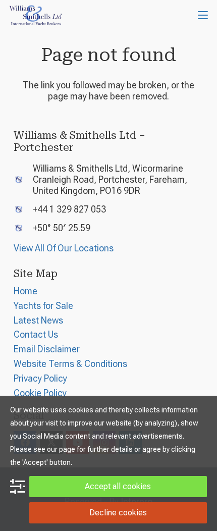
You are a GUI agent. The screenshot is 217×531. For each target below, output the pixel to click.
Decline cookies (118, 512)
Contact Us (36, 334)
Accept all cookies (118, 486)
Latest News (38, 320)
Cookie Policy (40, 393)
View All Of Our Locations (64, 248)
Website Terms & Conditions (70, 363)
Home (25, 291)
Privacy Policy (40, 378)
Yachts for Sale (43, 305)
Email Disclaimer (47, 349)
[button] (203, 15)
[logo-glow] (36, 15)
